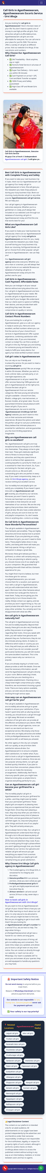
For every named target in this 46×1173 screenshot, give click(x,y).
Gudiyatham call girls (14, 1071)
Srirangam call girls (13, 1110)
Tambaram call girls (13, 1061)
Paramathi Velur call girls (15, 1044)
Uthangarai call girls (13, 1077)
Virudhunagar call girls (14, 1055)
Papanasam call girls (29, 1066)
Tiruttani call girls (12, 1039)
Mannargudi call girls (14, 1093)
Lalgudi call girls (12, 1033)
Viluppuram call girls (13, 1082)
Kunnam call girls (29, 1088)
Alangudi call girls (32, 1082)
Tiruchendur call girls (14, 1050)
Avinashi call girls (12, 1088)
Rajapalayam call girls (14, 1099)
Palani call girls (11, 1066)
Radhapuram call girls (14, 1104)
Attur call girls (28, 1033)
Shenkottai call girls (32, 1061)
